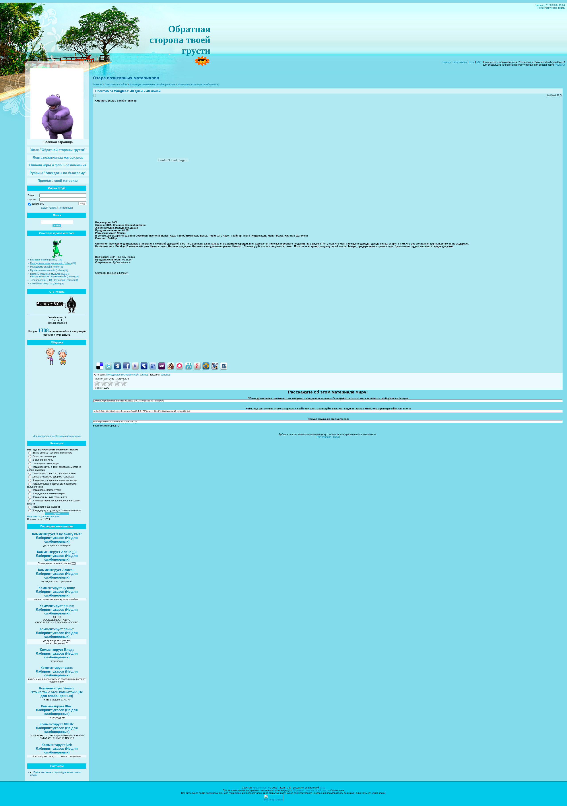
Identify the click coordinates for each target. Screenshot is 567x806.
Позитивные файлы (116, 84)
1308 (43, 330)
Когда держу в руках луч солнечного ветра (57, 510)
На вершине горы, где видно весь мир (54, 473)
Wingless (121, 91)
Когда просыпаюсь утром (47, 490)
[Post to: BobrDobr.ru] (170, 365)
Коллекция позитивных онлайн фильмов (152, 84)
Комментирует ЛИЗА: (57, 724)
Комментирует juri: (57, 745)
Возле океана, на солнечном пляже (52, 452)
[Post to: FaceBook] (126, 365)
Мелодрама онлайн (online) (45, 266)
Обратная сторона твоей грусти (311, 790)
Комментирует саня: (57, 667)
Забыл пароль (49, 207)
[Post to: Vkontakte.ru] (223, 365)
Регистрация (460, 62)
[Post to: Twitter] (108, 365)
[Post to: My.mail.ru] (206, 365)
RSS (478, 62)
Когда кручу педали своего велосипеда (55, 480)
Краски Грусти (261, 787)
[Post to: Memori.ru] (179, 365)
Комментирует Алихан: (57, 570)
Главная (446, 62)
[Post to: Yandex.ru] (197, 365)
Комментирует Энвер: (57, 688)
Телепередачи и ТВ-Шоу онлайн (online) (52, 280)
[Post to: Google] (135, 365)
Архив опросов (50, 516)
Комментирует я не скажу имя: (57, 534)
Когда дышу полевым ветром (49, 493)
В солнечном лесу (43, 459)
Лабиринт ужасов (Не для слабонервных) (57, 539)
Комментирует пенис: (56, 606)
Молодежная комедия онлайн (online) (51, 263)
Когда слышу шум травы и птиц (50, 497)
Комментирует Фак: (57, 706)
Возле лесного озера (44, 456)
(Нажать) (560, 64)
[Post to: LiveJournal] (214, 365)
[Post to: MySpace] (144, 365)
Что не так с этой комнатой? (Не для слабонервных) (57, 694)
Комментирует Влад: (57, 649)
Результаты (33, 516)
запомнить (38, 203)
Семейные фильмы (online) (45, 283)
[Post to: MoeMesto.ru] (188, 365)
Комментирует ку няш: (57, 588)
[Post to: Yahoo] (161, 365)
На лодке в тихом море (46, 463)
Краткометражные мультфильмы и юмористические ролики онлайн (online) (52, 275)
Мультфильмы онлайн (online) (47, 270)
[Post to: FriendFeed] (152, 365)
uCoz (322, 787)
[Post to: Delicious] (99, 365)
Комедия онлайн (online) (43, 259)
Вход (471, 62)
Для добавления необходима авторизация (57, 436)
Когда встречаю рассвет (46, 506)
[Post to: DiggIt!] (117, 365)
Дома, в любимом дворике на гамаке (53, 476)
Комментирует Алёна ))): (57, 552)
